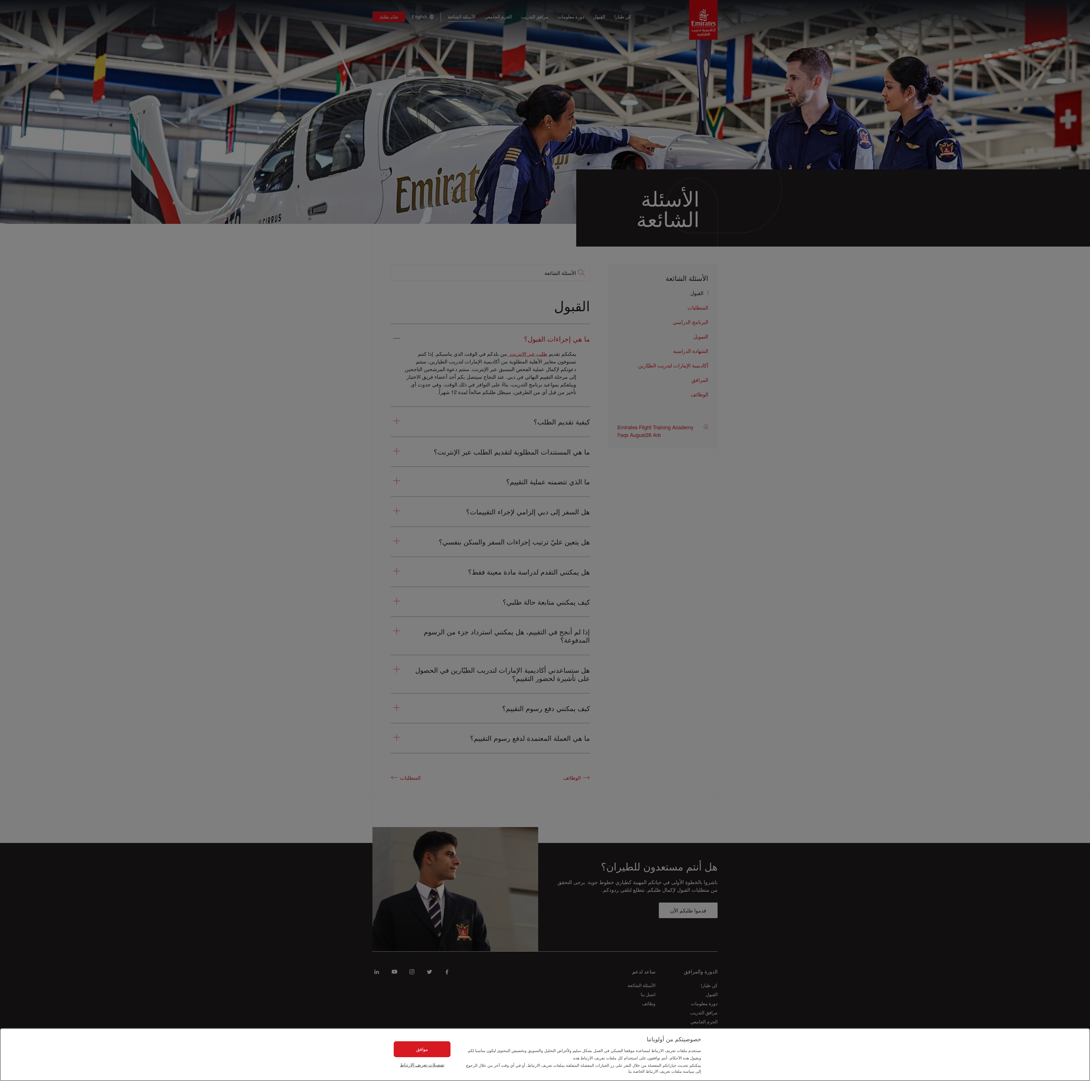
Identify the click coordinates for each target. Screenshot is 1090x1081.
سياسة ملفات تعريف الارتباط (669, 1071)
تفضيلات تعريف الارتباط (422, 1065)
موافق (422, 1049)
